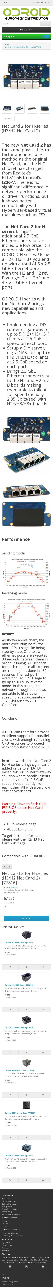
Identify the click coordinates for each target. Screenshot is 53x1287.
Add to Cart (26, 918)
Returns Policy (7, 1212)
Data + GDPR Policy (9, 1201)
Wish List (5, 1248)
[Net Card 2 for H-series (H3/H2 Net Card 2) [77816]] (26, 76)
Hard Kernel (13, 887)
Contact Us (6, 1221)
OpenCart (14, 1282)
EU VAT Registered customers (12, 1236)
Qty (5, 907)
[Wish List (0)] (42, 2)
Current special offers (10, 1233)
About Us (5, 1199)
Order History (7, 1245)
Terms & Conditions (9, 1209)
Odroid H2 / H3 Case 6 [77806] (19, 1155)
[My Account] (37, 2)
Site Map (5, 1224)
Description (8, 119)
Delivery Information (9, 1204)
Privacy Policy (7, 1206)
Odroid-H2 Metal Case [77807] (19, 1070)
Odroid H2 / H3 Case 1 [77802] (19, 985)
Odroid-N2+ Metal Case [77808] (20, 1113)
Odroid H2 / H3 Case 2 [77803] (19, 1027)
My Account (6, 1243)
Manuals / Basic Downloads (12, 1214)
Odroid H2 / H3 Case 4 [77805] (19, 942)
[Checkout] (49, 2)
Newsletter (6, 1250)
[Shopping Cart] (45, 2)
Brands (4, 1226)
